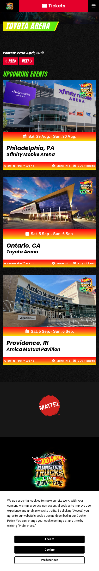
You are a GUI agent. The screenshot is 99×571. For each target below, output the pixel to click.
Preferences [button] (26, 525)
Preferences (49, 560)
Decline (49, 549)
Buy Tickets (86, 166)
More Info (63, 166)
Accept (49, 539)
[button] (93, 6)
